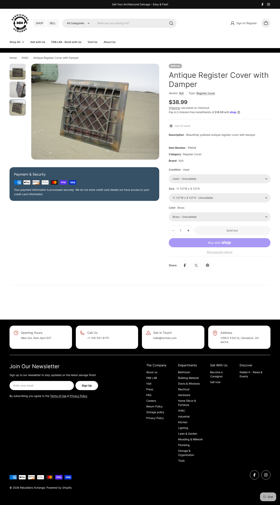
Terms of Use (58, 396)
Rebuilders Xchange (32, 487)
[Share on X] (196, 265)
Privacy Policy (78, 396)
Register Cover (205, 93)
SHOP (39, 23)
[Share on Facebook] (184, 265)
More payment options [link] (220, 252)
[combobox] (119, 23)
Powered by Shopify (59, 487)
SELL (53, 23)
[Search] (171, 23)
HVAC (25, 57)
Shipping (174, 107)
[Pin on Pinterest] (207, 265)
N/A (181, 93)
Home (13, 57)
